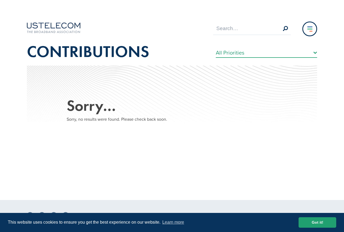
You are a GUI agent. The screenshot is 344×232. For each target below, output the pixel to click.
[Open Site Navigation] (309, 29)
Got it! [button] (317, 222)
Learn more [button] (173, 222)
